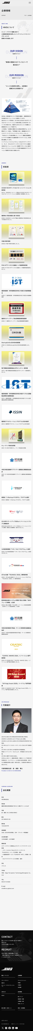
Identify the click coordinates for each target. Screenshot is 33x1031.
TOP (25, 15)
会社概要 (19, 987)
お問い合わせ (5, 1020)
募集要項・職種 (21, 999)
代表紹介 (19, 985)
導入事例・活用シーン (7, 1008)
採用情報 (20, 991)
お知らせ (4, 991)
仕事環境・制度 (21, 1001)
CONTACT (7, 936)
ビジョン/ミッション (22, 980)
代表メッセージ (21, 1003)
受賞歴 (19, 982)
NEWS (3, 995)
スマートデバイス (5, 980)
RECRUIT (7, 949)
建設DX (3, 982)
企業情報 (20, 975)
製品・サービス (5, 975)
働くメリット (20, 996)
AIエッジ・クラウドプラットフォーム (8, 986)
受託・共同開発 (21, 1008)
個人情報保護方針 (5, 1024)
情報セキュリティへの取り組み (17, 1024)
